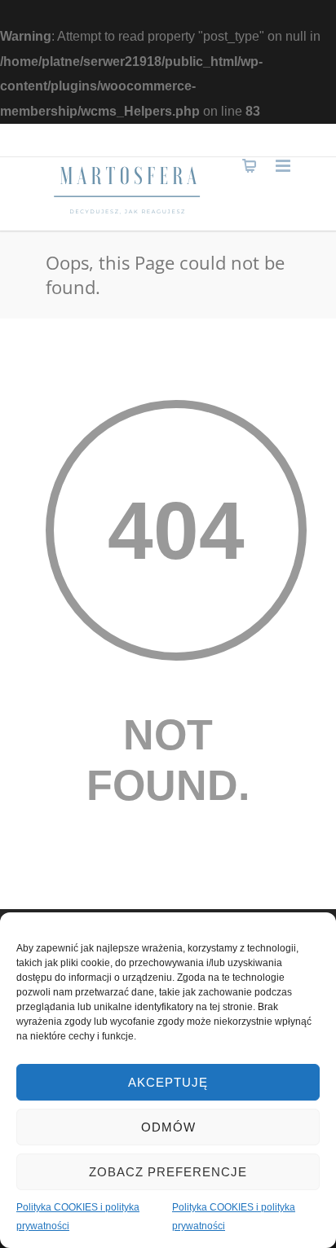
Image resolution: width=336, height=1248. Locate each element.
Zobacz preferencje (168, 1172)
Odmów (168, 1127)
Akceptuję (168, 1082)
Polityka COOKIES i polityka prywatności (77, 1217)
